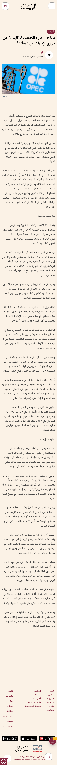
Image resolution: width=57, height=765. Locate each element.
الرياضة (10, 711)
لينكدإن (51, 695)
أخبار (11, 701)
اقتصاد (10, 691)
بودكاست (9, 721)
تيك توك (51, 710)
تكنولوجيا (9, 696)
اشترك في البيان (34, 702)
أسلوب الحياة (8, 716)
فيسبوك (50, 698)
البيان (40, 52)
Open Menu (51, 6)
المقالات (10, 706)
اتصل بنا (37, 691)
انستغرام (50, 702)
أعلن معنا (37, 698)
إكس (52, 691)
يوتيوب (51, 706)
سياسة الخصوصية (33, 706)
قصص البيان (8, 726)
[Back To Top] (48, 756)
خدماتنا (38, 695)
